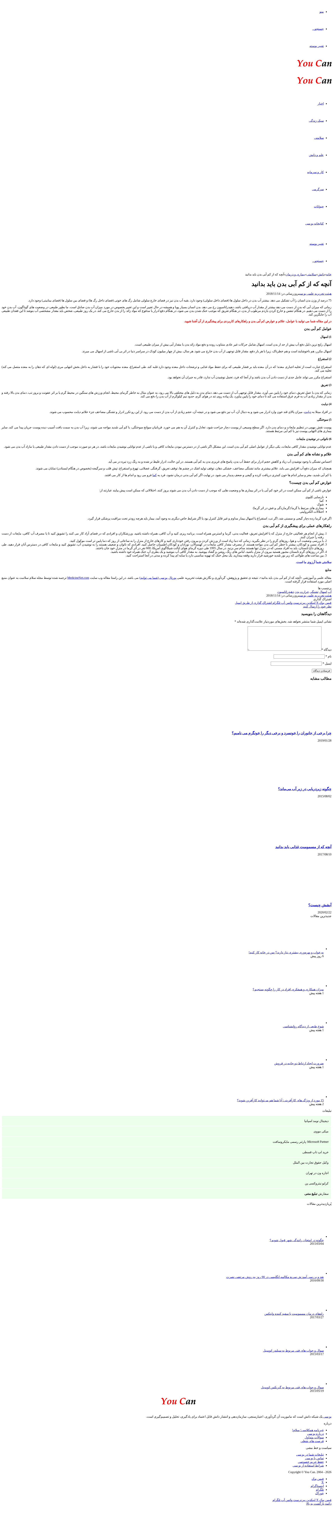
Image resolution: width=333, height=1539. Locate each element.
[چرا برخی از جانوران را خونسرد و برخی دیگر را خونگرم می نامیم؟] (293, 725)
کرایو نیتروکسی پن (317, 1183)
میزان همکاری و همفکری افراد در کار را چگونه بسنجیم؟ (288, 989)
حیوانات (319, 206)
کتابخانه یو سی (314, 223)
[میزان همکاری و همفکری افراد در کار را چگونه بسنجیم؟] (302, 985)
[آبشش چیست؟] (293, 897)
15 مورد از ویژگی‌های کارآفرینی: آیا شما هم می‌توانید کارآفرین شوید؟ (280, 1100)
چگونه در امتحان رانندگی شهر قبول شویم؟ (297, 1240)
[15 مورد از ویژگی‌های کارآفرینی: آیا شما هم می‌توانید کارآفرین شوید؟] (302, 1096)
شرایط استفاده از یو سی (308, 1465)
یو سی (327, 1416)
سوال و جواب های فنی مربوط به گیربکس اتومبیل (292, 1387)
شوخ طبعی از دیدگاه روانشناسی (303, 1026)
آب (329, 591)
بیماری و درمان (295, 274)
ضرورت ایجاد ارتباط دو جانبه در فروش (299, 1063)
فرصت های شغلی (312, 1441)
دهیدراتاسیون (285, 591)
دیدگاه (326, 649)
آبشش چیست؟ (319, 905)
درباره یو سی (315, 1433)
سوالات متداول (314, 1437)
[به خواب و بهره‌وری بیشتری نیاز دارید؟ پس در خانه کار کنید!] (302, 948)
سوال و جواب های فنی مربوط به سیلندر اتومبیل (293, 1350)
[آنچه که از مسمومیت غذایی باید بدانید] (293, 839)
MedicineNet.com (78, 577)
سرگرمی (318, 189)
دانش (321, 274)
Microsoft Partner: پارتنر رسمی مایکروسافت (301, 1141)
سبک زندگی (316, 120)
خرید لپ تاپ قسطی (315, 1152)
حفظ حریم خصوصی (311, 1461)
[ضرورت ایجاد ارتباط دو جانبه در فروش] (302, 1059)
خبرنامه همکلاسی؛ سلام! (308, 1430)
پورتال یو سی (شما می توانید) (157, 577)
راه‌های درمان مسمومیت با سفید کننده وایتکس (294, 1313)
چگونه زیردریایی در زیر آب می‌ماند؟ (304, 789)
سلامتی (319, 137)
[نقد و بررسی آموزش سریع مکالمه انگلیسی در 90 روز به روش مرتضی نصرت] (302, 1273)
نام (328, 656)
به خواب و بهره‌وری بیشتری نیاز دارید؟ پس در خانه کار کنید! (286, 952)
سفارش (316, 1194)
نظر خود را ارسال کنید (317, 606)
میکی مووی (321, 1131)
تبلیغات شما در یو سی (310, 1454)
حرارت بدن (302, 591)
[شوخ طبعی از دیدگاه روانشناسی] (302, 1022)
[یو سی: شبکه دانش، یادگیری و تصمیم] (302, 66)
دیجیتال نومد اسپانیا (316, 1121)
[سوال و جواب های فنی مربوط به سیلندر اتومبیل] (302, 1347)
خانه (328, 274)
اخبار (321, 103)
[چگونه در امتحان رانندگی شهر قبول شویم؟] (302, 1236)
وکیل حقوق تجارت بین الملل (311, 1162)
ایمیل (327, 663)
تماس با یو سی (314, 1458)
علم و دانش (316, 155)
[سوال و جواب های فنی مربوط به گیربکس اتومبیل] (302, 1383)
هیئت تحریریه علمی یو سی (315, 293)
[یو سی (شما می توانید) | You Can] (166, 1400)
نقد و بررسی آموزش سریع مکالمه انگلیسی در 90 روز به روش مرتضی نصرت (275, 1277)
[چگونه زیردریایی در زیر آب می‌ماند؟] (293, 781)
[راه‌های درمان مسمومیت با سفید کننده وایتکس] (302, 1310)
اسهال (323, 591)
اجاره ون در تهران (317, 1173)
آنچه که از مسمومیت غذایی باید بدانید (303, 847)
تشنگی (314, 591)
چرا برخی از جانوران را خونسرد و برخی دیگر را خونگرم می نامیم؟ (281, 733)
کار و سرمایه (315, 172)
